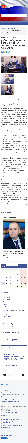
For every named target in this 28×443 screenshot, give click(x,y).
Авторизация (5, 396)
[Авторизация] (23, 12)
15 (21, 277)
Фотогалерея (6, 299)
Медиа (5, 302)
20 (14, 280)
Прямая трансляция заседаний (11, 419)
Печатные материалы (10, 308)
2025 (3, 267)
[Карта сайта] (19, 12)
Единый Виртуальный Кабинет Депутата (13, 400)
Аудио (5, 306)
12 (10, 277)
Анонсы (5, 295)
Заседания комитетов (11, 332)
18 (6, 280)
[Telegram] (9, 52)
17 (3, 280)
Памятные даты (7, 316)
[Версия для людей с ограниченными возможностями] (26, 11)
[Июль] (2, 265)
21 (17, 280)
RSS (3, 424)
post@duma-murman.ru (11, 412)
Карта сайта (6, 422)
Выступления (6, 297)
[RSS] (21, 12)
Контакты (5, 314)
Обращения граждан (8, 421)
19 (10, 280)
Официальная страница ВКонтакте (11, 9)
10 (3, 277)
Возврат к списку (6, 212)
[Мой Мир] (6, 52)
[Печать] (17, 12)
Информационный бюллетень (10, 401)
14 (17, 277)
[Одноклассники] (4, 52)
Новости (5, 292)
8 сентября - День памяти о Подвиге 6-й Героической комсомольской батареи (14, 360)
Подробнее (6, 257)
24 (3, 283)
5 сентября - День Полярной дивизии (13, 356)
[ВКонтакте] (2, 52)
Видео (5, 304)
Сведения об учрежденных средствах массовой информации (13, 311)
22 (21, 280)
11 (6, 277)
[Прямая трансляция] (15, 12)
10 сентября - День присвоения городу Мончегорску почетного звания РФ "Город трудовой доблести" (14, 364)
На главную (5, 418)
